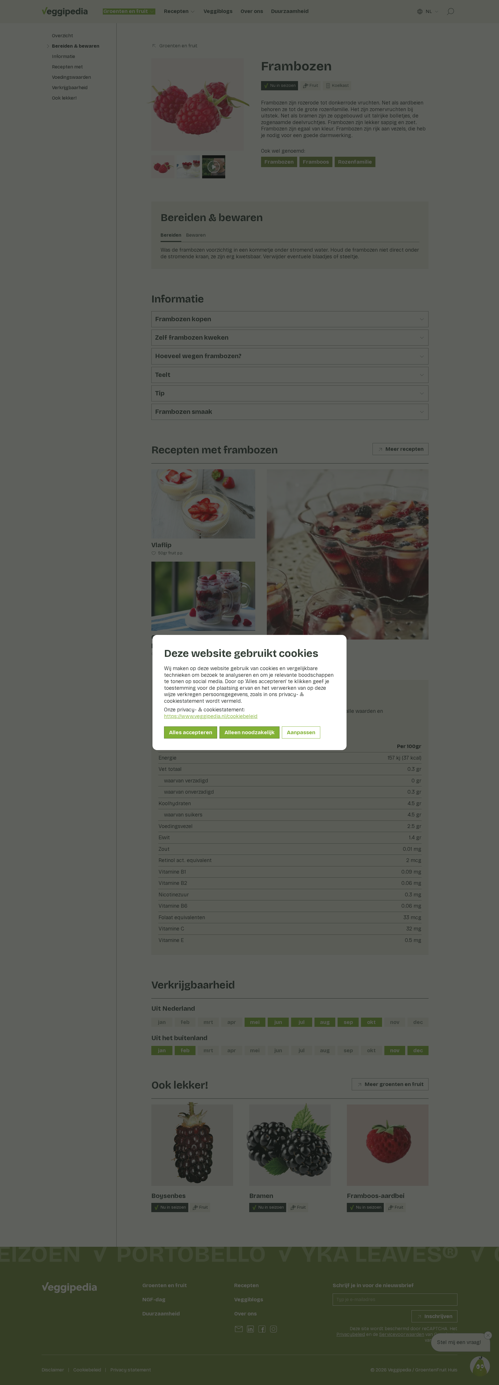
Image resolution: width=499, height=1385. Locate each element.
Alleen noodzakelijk (249, 732)
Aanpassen (301, 732)
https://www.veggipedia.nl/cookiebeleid (211, 716)
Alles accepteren (190, 732)
